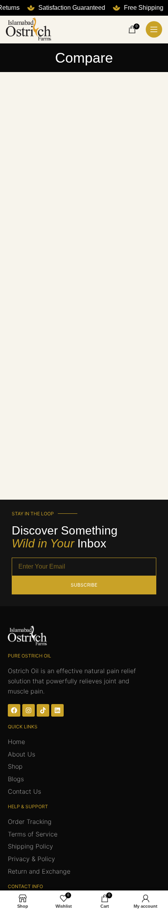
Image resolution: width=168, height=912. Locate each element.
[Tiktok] (43, 710)
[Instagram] (28, 710)
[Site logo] (29, 28)
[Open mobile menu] (154, 29)
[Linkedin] (57, 710)
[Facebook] (14, 710)
